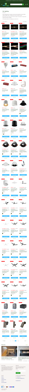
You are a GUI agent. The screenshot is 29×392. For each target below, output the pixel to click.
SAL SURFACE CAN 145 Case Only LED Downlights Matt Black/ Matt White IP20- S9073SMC (5, 130)
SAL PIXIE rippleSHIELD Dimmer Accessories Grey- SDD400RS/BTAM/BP (14, 313)
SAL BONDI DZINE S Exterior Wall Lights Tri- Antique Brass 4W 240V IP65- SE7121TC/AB (5, 331)
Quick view (5, 40)
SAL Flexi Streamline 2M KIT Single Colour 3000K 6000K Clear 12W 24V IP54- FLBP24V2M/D (5, 34)
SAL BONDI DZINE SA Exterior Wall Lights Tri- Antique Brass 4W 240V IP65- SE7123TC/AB (23, 331)
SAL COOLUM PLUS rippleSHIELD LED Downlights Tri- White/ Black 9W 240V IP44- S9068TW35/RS (23, 110)
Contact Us (2, 378)
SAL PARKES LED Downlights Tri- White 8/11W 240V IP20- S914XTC (14, 171)
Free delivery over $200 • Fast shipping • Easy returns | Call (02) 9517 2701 (14, 0)
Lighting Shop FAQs (3, 379)
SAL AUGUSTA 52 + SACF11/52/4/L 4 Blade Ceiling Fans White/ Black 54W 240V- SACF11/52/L (14, 230)
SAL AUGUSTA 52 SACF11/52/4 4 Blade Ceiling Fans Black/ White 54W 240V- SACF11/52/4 (5, 230)
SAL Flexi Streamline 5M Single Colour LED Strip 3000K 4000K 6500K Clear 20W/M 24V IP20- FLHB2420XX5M (5, 53)
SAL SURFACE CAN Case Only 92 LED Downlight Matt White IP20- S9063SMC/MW (14, 110)
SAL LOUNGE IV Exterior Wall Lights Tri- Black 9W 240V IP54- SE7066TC (23, 313)
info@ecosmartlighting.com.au (20, 378)
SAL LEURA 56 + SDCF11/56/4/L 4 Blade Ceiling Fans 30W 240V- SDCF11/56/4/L (5, 292)
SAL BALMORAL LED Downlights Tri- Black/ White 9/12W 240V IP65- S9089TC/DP (23, 151)
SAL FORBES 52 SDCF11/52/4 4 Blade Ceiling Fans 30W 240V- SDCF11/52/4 (5, 272)
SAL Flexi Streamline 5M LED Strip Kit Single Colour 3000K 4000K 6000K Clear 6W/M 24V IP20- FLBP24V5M (14, 34)
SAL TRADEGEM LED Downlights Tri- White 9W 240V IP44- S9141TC (5, 171)
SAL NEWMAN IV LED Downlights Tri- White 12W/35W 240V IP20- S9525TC (23, 171)
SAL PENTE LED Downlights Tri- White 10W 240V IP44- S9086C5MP (23, 130)
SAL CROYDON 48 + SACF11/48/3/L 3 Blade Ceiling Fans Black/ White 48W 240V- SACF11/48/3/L (23, 210)
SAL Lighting (4, 8)
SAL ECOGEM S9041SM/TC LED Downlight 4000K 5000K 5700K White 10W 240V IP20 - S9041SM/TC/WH (23, 91)
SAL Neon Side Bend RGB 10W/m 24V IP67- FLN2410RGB (23, 52)
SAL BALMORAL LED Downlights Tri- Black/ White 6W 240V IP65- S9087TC (5, 151)
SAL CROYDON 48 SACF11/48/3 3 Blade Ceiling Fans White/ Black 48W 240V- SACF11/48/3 (14, 210)
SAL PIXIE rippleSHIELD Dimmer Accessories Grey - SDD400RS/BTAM (5, 313)
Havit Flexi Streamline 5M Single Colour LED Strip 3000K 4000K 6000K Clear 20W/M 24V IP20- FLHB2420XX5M (14, 53)
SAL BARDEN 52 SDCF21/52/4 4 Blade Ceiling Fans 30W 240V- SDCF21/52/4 (14, 292)
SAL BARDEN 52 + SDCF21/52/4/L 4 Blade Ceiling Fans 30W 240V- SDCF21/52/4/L (23, 292)
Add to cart (23, 57)
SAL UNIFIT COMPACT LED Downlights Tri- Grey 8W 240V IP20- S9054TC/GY (5, 110)
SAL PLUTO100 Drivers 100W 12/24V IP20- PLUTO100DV (23, 71)
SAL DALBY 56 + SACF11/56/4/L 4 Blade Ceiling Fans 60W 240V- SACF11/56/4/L (5, 251)
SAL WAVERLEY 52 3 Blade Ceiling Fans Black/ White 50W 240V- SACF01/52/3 (23, 189)
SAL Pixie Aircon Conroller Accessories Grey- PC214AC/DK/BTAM (14, 72)
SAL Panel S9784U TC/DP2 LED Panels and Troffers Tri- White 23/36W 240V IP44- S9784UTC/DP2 (14, 189)
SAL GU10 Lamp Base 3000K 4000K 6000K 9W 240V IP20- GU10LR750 (5, 72)
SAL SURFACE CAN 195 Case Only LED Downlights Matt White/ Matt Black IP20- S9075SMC (14, 130)
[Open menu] (1, 4)
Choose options (6, 38)
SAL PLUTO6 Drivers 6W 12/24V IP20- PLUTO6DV (5, 90)
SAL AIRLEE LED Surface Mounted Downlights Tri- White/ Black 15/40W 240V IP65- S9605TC (5, 189)
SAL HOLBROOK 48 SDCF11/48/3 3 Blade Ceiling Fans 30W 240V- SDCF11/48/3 (14, 251)
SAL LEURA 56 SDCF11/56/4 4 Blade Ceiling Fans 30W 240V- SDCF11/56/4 (23, 272)
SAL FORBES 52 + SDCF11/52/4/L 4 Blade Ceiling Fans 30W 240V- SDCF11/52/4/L (14, 272)
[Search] (23, 4)
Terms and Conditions (3, 382)
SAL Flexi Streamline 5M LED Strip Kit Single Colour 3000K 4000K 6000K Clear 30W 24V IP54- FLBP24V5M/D (23, 34)
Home (2, 8)
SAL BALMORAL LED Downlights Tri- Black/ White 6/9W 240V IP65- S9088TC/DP (14, 151)
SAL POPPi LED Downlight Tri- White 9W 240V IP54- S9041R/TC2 (14, 91)
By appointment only (18, 380)
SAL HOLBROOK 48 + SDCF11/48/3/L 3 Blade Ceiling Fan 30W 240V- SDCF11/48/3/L (23, 251)
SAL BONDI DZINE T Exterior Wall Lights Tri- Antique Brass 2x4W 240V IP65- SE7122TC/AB (14, 331)
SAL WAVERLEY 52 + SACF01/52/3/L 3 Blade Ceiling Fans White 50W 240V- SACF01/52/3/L (5, 210)
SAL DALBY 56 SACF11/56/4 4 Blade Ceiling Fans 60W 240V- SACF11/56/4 (23, 230)
